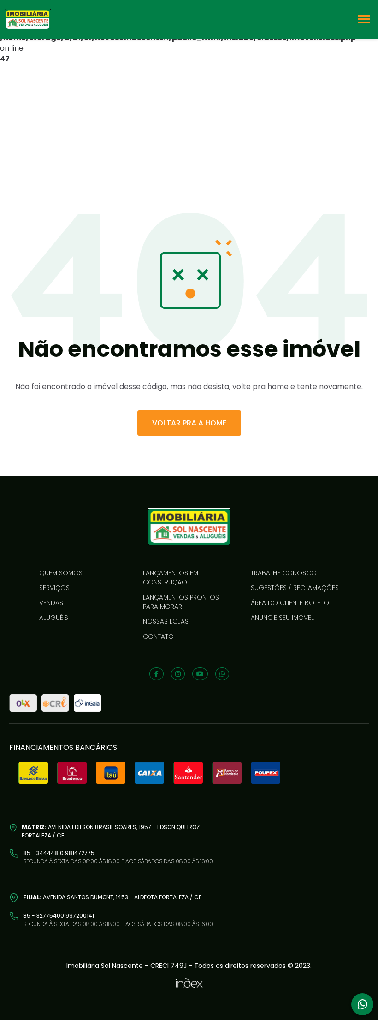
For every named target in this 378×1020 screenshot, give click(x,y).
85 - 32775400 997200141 (58, 916)
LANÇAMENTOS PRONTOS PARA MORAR (181, 602)
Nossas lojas (166, 621)
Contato (158, 636)
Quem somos (61, 573)
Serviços (54, 587)
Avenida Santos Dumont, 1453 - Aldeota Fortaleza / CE (112, 897)
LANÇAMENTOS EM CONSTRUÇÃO (170, 577)
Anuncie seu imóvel (282, 617)
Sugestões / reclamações (295, 587)
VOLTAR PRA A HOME (189, 423)
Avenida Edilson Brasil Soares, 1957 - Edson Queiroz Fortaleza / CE (111, 831)
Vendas (51, 602)
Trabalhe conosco (284, 573)
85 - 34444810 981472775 (58, 853)
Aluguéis (53, 617)
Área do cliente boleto (290, 602)
